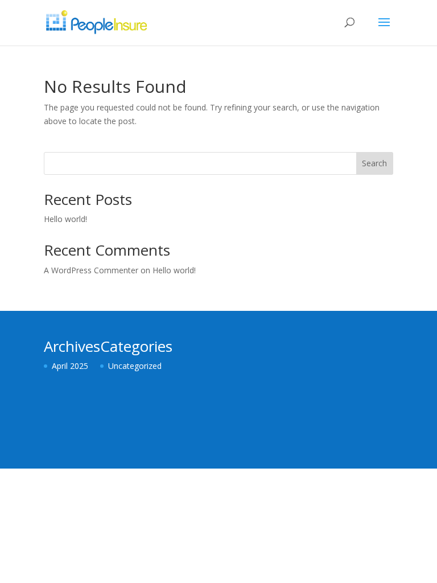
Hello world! (65, 219)
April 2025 (70, 365)
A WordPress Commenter (91, 270)
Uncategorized (135, 365)
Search (374, 163)
